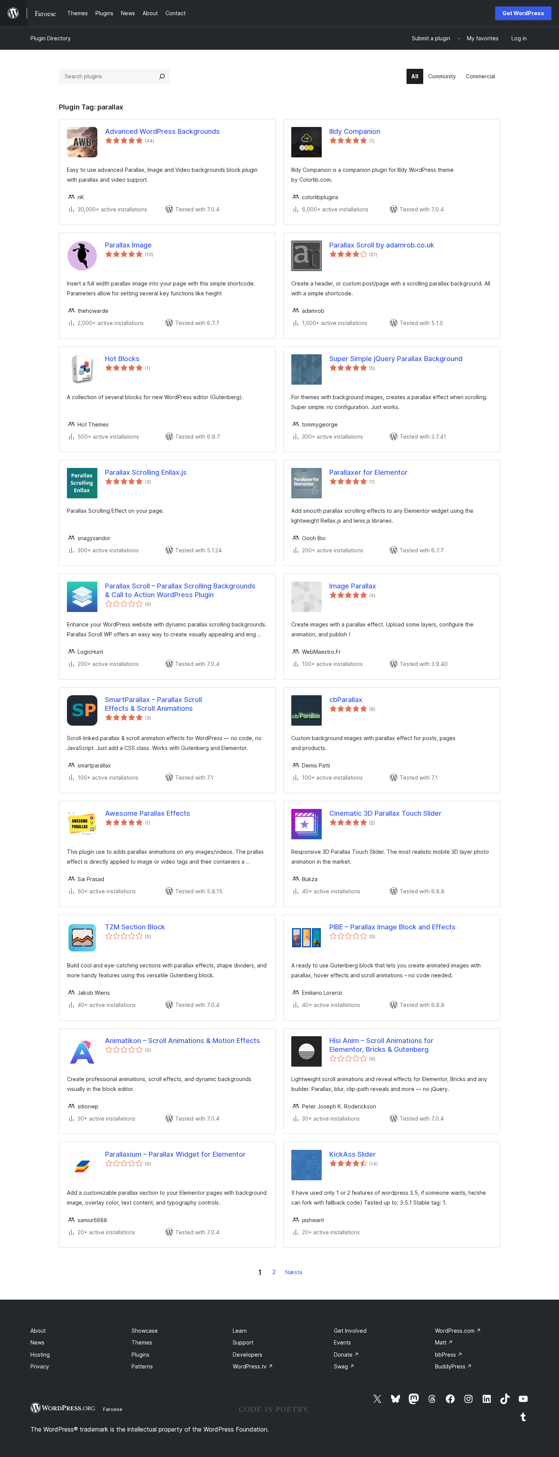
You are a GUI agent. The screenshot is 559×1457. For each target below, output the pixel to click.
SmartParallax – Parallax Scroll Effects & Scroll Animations (153, 704)
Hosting (40, 1354)
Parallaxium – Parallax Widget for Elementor (175, 1154)
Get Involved (350, 1330)
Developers (247, 1354)
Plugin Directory (50, 38)
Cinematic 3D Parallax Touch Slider (385, 813)
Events (342, 1342)
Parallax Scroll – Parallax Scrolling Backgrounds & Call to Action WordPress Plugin (180, 590)
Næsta (293, 1272)
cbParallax (345, 700)
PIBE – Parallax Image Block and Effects (392, 927)
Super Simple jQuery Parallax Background (395, 359)
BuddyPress (453, 1366)
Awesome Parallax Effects (147, 813)
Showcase (145, 1330)
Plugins (140, 1354)
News (37, 1342)
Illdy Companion (354, 131)
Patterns (142, 1366)
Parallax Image (128, 245)
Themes (142, 1342)
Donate (346, 1354)
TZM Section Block (135, 927)
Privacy (39, 1366)
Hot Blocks (122, 359)
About (38, 1330)
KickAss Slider (352, 1154)
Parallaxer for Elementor (368, 472)
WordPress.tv (253, 1366)
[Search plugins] (162, 76)
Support (243, 1342)
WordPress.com (458, 1330)
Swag (344, 1366)
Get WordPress (523, 13)
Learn (240, 1330)
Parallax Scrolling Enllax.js (146, 472)
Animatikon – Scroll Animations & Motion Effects (182, 1041)
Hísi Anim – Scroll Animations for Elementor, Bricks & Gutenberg (381, 1045)
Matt (444, 1342)
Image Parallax (352, 586)
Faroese (112, 1409)
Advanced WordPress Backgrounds (162, 131)
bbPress (448, 1354)
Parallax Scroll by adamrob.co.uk (381, 245)
